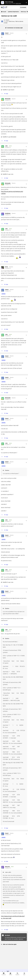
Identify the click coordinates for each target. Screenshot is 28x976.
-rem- (6, 146)
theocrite (7, 866)
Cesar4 (7, 20)
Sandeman (7, 213)
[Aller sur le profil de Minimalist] (2, 99)
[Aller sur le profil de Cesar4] (2, 21)
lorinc (6, 266)
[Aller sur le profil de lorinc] (2, 267)
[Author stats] (26, 33)
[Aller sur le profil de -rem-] (2, 146)
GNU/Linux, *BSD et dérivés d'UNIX (13, 22)
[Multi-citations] (2, 93)
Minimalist (7, 98)
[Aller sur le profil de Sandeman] (2, 214)
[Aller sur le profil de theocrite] (2, 867)
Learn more (3, 2)
